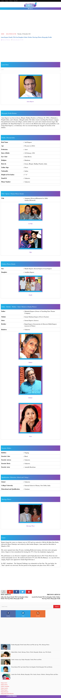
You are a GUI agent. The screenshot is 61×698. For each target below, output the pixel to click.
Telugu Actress (4, 684)
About (2, 0)
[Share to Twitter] (23, 592)
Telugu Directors (4, 691)
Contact (6, 0)
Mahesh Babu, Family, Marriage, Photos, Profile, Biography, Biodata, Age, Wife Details (31, 652)
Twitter (23, 616)
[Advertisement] (30, 21)
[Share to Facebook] (16, 592)
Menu (31, 8)
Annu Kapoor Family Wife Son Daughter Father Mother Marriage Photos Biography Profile (26, 37)
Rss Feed (38, 616)
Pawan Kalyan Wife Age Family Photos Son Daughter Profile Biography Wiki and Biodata (31, 667)
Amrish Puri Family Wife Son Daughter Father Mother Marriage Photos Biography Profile (46, 597)
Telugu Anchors (4, 688)
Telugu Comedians (5, 686)
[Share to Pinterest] (29, 592)
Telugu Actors (4, 683)
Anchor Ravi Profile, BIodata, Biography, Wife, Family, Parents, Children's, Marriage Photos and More (34, 674)
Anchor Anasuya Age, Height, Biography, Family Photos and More (26, 659)
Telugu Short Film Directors (7, 693)
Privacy (11, 0)
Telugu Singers (4, 690)
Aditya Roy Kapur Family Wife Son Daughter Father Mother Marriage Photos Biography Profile (14, 597)
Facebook (8, 616)
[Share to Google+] (10, 592)
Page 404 (15, 0)
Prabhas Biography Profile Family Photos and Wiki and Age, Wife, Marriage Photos (30, 644)
